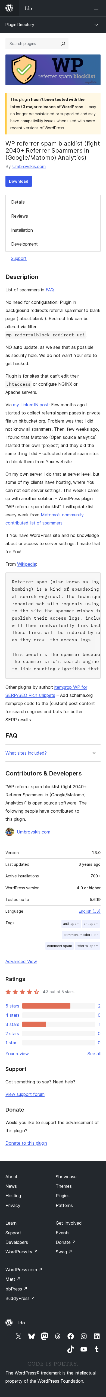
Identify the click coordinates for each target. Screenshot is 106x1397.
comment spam (59, 946)
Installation (22, 230)
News (11, 1186)
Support (19, 258)
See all (94, 1053)
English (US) (90, 911)
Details (18, 202)
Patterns (64, 1205)
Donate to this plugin (26, 1143)
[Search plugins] (63, 43)
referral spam (87, 946)
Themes (64, 1186)
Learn (11, 1223)
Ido (21, 1322)
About (11, 1176)
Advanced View (21, 961)
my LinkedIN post (31, 404)
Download (18, 181)
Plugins (63, 1195)
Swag (64, 1251)
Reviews (19, 216)
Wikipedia (26, 564)
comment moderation (81, 935)
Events (63, 1232)
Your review (17, 1053)
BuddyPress (20, 1298)
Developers (16, 1242)
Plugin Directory (19, 24)
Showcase (66, 1176)
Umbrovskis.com (29, 166)
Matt (13, 1279)
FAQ (50, 289)
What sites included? (26, 753)
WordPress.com (23, 1269)
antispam (91, 924)
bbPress (16, 1289)
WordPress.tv (21, 1251)
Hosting (13, 1195)
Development (24, 244)
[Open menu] (97, 8)
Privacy (12, 1205)
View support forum (25, 1094)
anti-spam (71, 924)
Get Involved (69, 1223)
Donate (66, 1242)
